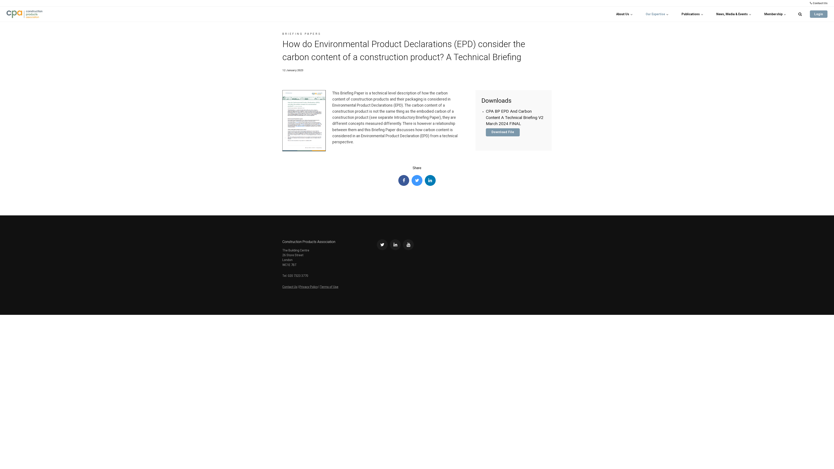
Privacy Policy (308, 287)
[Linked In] (430, 180)
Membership (773, 14)
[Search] (800, 14)
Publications (691, 14)
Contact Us (819, 3)
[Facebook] (403, 180)
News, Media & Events (732, 14)
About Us (623, 14)
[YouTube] (408, 244)
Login (818, 14)
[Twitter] (417, 180)
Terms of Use (329, 287)
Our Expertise (656, 14)
